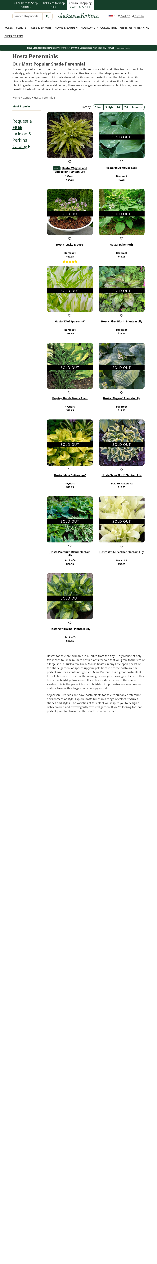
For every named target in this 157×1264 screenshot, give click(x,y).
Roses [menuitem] (8, 27)
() (125, 16)
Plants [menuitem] (21, 27)
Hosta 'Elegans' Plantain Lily (121, 398)
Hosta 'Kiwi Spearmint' (70, 321)
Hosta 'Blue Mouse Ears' (121, 167)
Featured (137, 107)
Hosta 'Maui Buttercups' (70, 475)
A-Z (118, 107)
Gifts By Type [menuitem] (13, 36)
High (110, 107)
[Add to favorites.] (70, 161)
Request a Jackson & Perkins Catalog (22, 133)
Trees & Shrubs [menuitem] (40, 27)
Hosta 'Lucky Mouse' (70, 244)
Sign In (139, 16)
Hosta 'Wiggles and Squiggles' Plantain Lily (71, 170)
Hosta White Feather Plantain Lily (121, 552)
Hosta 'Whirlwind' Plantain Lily (70, 629)
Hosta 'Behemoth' (122, 244)
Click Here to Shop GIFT (53, 5)
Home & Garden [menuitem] (66, 27)
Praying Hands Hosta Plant (70, 398)
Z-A (126, 107)
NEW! (56, 168)
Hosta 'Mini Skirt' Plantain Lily (122, 475)
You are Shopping (80, 5)
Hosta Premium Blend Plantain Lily (70, 553)
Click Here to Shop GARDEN (26, 5)
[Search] (47, 16)
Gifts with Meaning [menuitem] (135, 27)
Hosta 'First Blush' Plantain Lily (121, 321)
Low (98, 107)
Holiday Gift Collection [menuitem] (99, 27)
